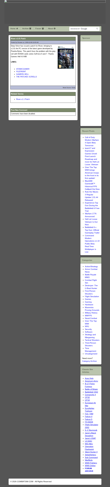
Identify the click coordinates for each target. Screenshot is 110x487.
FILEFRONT (21, 72)
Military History (91, 313)
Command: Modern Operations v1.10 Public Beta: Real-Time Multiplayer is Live (92, 244)
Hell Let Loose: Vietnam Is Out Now (91, 222)
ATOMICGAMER (22, 69)
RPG (87, 326)
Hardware (89, 305)
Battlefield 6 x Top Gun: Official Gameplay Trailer (92, 230)
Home (13, 28)
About (51, 28)
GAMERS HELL (22, 74)
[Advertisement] (97, 83)
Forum (38, 28)
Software (88, 332)
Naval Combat (91, 318)
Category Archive (89, 361)
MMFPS (88, 316)
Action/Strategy (91, 267)
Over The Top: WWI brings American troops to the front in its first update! (92, 172)
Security (88, 329)
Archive (25, 28)
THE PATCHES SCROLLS (26, 77)
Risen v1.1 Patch (23, 99)
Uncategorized (91, 354)
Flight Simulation (92, 296)
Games (88, 299)
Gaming (88, 302)
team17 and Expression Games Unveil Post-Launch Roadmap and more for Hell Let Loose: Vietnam (92, 156)
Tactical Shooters (92, 340)
